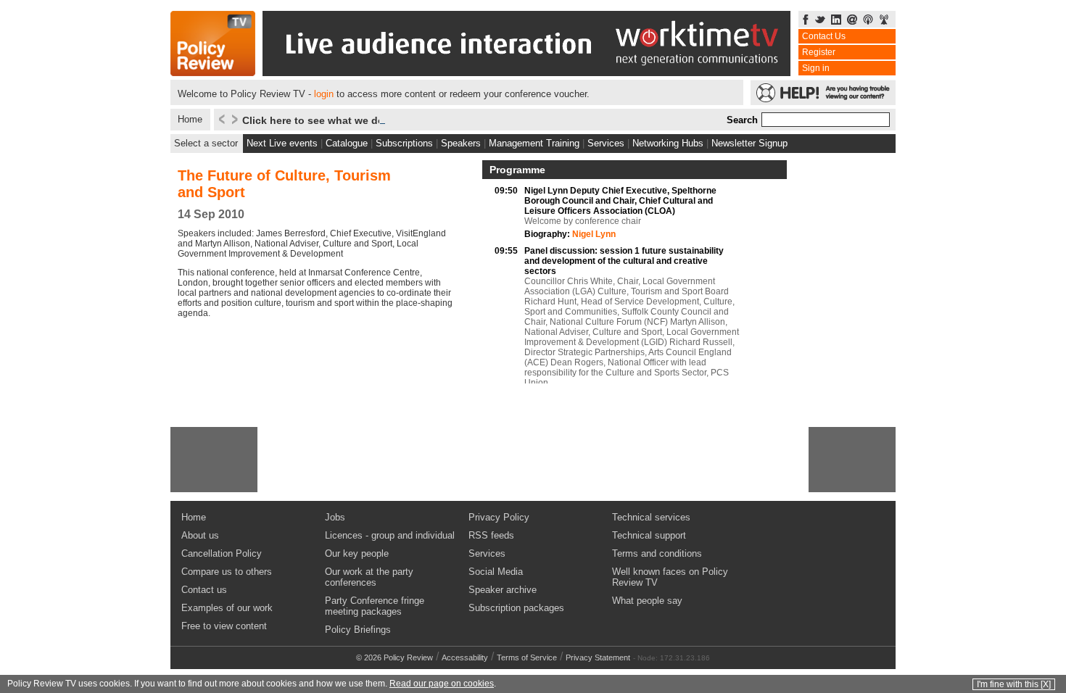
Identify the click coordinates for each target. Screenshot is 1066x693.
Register (818, 52)
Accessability (465, 657)
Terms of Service (527, 657)
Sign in (816, 68)
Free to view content (224, 626)
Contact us (204, 589)
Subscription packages (516, 607)
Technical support (649, 535)
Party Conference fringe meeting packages (374, 606)
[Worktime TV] (526, 72)
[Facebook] (806, 20)
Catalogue (347, 143)
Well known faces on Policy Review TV (670, 577)
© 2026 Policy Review (394, 657)
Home (190, 119)
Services (605, 143)
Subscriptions (404, 143)
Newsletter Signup (749, 143)
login (324, 93)
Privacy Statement (598, 657)
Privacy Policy (498, 517)
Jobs (335, 517)
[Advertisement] (213, 459)
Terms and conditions (657, 553)
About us (200, 535)
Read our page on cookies (441, 684)
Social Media (495, 571)
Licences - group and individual (390, 535)
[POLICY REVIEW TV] (212, 72)
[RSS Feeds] (884, 20)
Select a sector (206, 143)
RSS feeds (491, 535)
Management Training (534, 143)
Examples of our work (227, 607)
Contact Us (824, 36)
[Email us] (852, 20)
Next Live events (282, 143)
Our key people (357, 553)
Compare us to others (226, 571)
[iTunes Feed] (868, 20)
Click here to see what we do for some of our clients (371, 120)
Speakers (461, 143)
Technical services (651, 517)
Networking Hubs (667, 143)
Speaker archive (502, 589)
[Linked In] (836, 20)
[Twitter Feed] (820, 20)
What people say (647, 600)
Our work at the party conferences (369, 577)
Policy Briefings (358, 629)
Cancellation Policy (221, 553)
